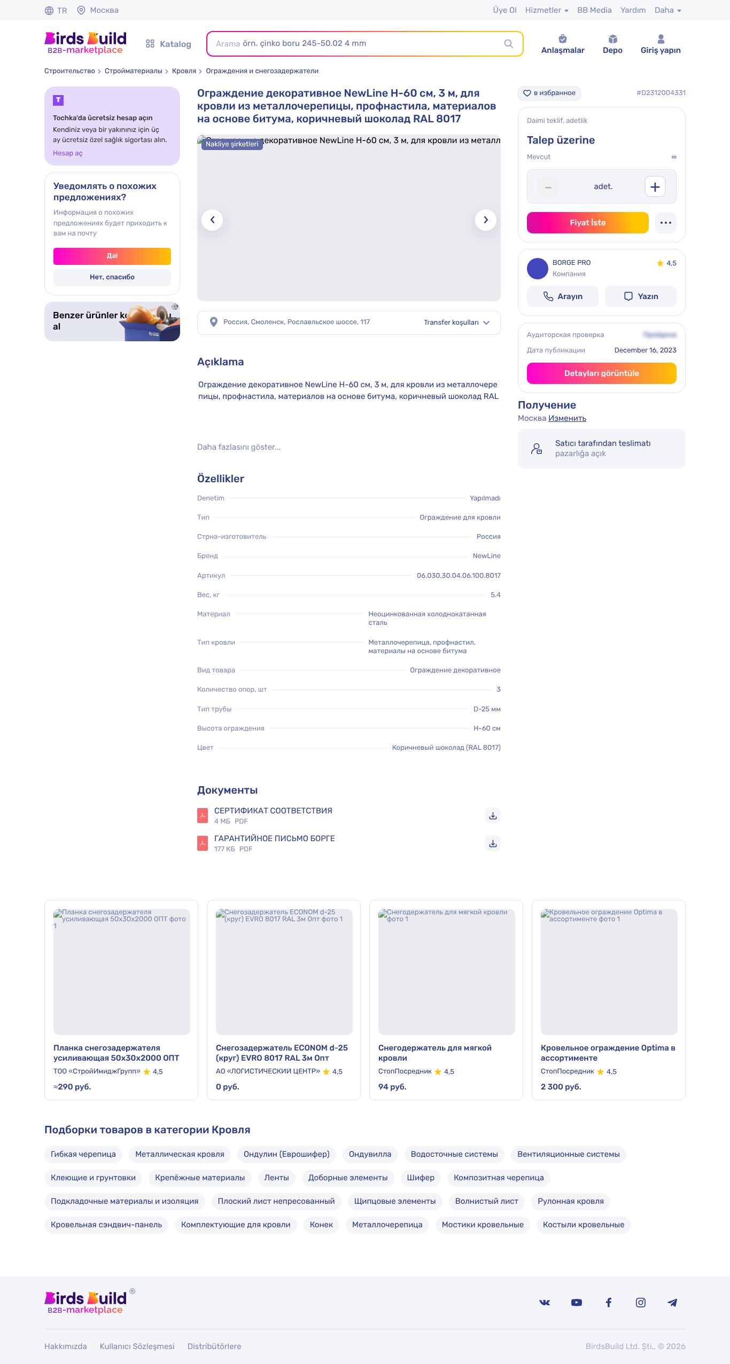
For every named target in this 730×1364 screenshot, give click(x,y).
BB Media (594, 10)
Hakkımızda (65, 1346)
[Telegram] (673, 1302)
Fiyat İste (587, 223)
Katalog (175, 44)
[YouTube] (576, 1302)
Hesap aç (68, 153)
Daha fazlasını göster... (239, 447)
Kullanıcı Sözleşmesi (137, 1346)
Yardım (633, 10)
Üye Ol (504, 10)
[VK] (544, 1302)
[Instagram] (641, 1302)
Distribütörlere (215, 1346)
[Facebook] (609, 1302)
